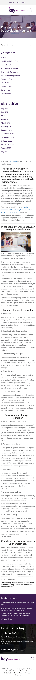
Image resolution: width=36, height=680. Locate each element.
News (3, 58)
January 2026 (6, 130)
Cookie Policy (8, 673)
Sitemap (15, 671)
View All (5, 619)
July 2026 (4, 108)
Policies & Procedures (9, 68)
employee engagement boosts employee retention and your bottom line (16, 209)
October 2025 (6, 141)
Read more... (20, 610)
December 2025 (7, 134)
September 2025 (7, 144)
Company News (7, 86)
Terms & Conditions (26, 671)
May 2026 (5, 116)
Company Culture (8, 79)
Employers (5, 83)
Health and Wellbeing (9, 61)
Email (23, 2)
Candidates (5, 90)
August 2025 (6, 148)
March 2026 (5, 123)
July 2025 (4, 152)
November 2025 (7, 137)
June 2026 (5, 112)
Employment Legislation (10, 75)
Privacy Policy (18, 673)
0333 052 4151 (14, 2)
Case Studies (6, 93)
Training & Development (10, 72)
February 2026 (6, 126)
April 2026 (5, 119)
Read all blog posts (10, 649)
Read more (4, 643)
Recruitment (6, 65)
